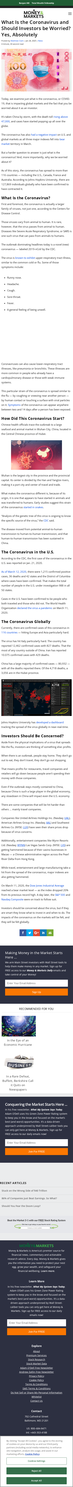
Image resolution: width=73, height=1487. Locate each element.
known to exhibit (25, 257)
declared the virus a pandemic (34, 608)
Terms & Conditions (36, 1384)
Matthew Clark (17, 40)
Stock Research (36, 1359)
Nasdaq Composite (12, 899)
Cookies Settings (36, 1460)
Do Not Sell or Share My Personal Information (36, 1392)
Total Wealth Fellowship (43, 3)
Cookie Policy (36, 1380)
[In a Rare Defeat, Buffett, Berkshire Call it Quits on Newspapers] (19, 1062)
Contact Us (36, 1400)
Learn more (47, 1271)
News (40, 40)
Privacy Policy (36, 1376)
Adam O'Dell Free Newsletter (36, 1367)
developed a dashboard (50, 722)
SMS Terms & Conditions (37, 1388)
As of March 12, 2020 (13, 571)
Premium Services (36, 1355)
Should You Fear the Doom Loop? (21, 1206)
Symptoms (14, 405)
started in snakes (33, 507)
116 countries (9, 632)
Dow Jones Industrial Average (47, 885)
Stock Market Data (36, 1363)
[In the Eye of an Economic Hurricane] (19, 1026)
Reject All (36, 1470)
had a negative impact (44, 134)
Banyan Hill (24, 3)
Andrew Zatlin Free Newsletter (36, 1372)
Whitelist (37, 1396)
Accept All (36, 1480)
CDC (45, 520)
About (36, 1351)
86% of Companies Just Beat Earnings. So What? (29, 1198)
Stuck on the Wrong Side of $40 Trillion (24, 1190)
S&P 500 (60, 894)
